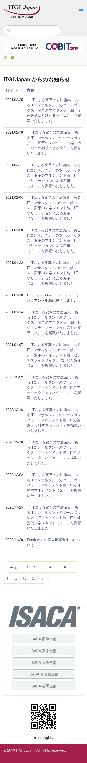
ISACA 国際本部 (43, 638)
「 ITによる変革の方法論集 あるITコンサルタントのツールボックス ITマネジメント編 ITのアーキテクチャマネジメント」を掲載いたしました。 (54, 387)
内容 (30, 90)
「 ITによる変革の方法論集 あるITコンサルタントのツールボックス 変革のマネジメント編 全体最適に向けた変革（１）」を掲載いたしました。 (54, 110)
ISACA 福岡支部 (43, 685)
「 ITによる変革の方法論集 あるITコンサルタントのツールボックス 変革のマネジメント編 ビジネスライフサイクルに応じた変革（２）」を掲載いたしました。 (54, 322)
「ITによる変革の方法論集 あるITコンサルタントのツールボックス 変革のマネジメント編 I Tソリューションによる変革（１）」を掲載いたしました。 (54, 273)
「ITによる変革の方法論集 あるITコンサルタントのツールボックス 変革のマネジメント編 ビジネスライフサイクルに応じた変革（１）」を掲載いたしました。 (54, 355)
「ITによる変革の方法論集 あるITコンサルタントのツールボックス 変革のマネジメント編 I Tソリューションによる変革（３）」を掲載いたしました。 (54, 208)
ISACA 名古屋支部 (43, 673)
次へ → (37, 578)
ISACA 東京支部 (43, 650)
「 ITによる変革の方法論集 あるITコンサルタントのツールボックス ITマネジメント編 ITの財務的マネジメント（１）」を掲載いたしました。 (54, 517)
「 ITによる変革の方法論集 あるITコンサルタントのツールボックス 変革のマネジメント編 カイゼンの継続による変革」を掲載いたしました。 (54, 143)
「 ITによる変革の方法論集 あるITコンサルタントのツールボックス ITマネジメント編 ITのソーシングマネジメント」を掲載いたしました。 (54, 452)
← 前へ (15, 567)
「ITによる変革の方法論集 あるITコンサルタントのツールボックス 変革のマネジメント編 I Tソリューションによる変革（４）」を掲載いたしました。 (54, 175)
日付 (9, 90)
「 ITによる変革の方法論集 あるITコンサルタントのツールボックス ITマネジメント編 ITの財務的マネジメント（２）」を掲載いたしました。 (54, 485)
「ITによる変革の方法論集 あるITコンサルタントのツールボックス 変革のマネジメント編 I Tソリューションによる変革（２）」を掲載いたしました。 (54, 240)
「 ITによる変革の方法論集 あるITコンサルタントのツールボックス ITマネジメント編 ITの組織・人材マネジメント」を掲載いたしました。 (54, 420)
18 (25, 578)
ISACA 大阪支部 (43, 662)
